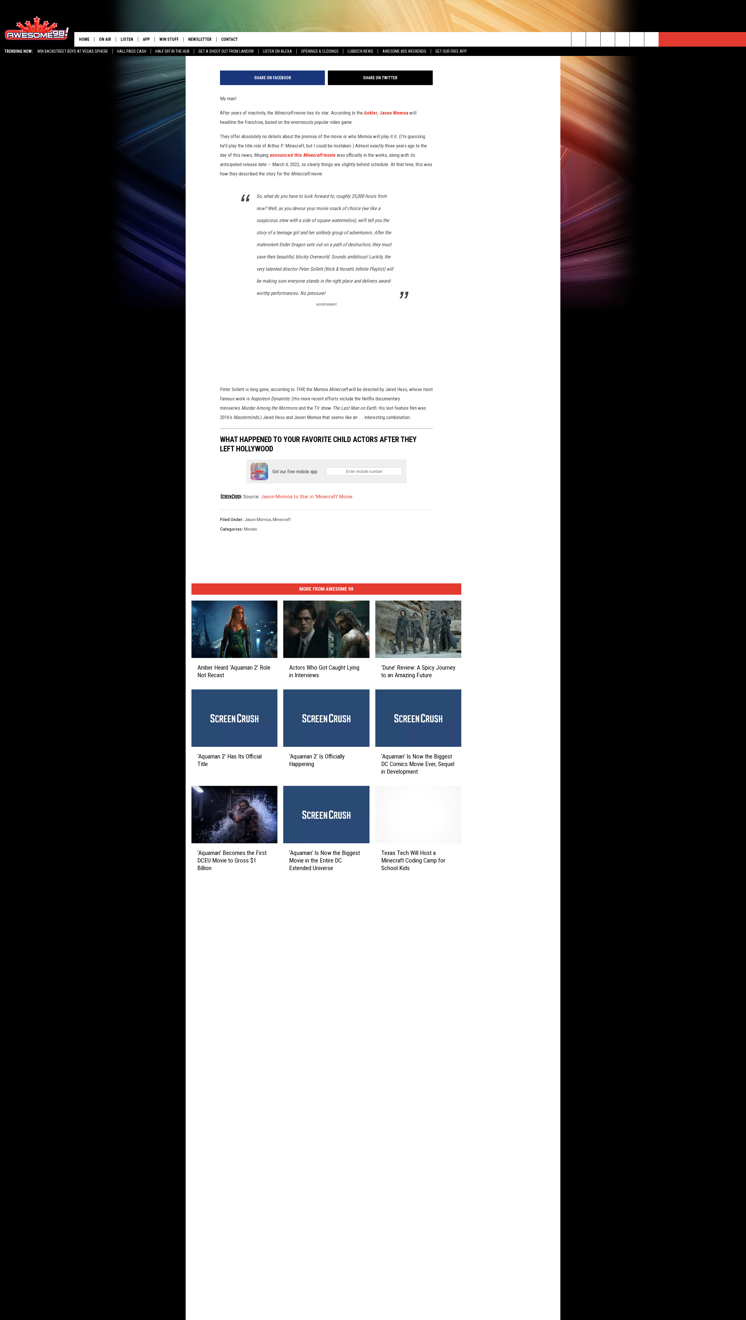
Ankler (370, 113)
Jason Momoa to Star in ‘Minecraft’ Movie (306, 496)
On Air (105, 39)
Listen (127, 39)
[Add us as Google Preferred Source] (593, 39)
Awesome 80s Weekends (404, 51)
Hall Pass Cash (131, 51)
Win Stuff (169, 39)
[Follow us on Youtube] (637, 39)
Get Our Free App (451, 51)
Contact (229, 39)
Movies (250, 529)
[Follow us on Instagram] (622, 39)
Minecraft (282, 519)
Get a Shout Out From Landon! (226, 51)
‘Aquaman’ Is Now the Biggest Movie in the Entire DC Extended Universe (324, 860)
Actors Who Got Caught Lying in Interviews (324, 671)
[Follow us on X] (651, 39)
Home (84, 39)
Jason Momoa (393, 113)
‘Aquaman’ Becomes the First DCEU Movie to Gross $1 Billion (232, 860)
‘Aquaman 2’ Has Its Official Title (229, 760)
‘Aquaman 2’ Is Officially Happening (317, 760)
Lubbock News (360, 51)
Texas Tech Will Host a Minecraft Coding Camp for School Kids (413, 860)
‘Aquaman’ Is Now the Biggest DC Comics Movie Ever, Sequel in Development (417, 764)
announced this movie (303, 155)
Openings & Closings (320, 51)
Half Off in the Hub (172, 51)
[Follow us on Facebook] (608, 39)
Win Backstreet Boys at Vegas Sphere (72, 51)
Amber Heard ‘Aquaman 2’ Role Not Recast (233, 671)
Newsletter (200, 39)
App (146, 39)
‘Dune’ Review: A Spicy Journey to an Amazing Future (418, 671)
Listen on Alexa (277, 51)
